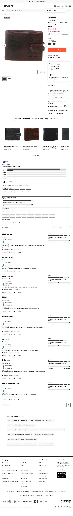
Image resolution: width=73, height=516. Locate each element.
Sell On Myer (42, 481)
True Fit (4, 476)
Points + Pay (5, 468)
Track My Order (6, 463)
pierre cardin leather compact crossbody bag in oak (51, 429)
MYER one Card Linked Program (10, 481)
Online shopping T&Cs (37, 491)
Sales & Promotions (26, 481)
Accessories (7, 14)
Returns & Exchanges (7, 473)
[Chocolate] (54, 44)
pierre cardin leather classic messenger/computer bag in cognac (22, 429)
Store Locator (24, 470)
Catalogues (5, 478)
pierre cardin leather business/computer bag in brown (20, 434)
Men (3, 14)
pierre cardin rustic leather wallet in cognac (17, 420)
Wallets (13, 14)
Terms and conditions (50, 491)
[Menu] (3, 10)
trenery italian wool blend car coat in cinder (44, 434)
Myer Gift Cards (43, 465)
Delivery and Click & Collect (9, 470)
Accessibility (24, 486)
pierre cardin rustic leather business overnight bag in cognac (21, 425)
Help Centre (24, 463)
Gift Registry (24, 478)
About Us (41, 470)
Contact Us (23, 468)
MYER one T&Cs (62, 491)
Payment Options (6, 465)
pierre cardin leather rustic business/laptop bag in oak (42, 420)
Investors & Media (43, 473)
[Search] (69, 10)
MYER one (41, 463)
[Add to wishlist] (69, 50)
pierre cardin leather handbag (45, 444)
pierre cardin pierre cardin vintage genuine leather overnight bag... (22, 439)
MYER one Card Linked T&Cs (27, 495)
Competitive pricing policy (22, 491)
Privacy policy (39, 495)
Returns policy (10, 491)
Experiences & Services (27, 473)
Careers (41, 468)
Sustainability (42, 476)
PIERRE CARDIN (52, 20)
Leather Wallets (19, 14)
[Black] (50, 44)
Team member (49, 495)
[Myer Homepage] (8, 6)
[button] (55, 68)
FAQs (22, 465)
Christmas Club (43, 478)
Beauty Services (25, 476)
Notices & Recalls (25, 484)
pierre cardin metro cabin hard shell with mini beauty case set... (22, 444)
